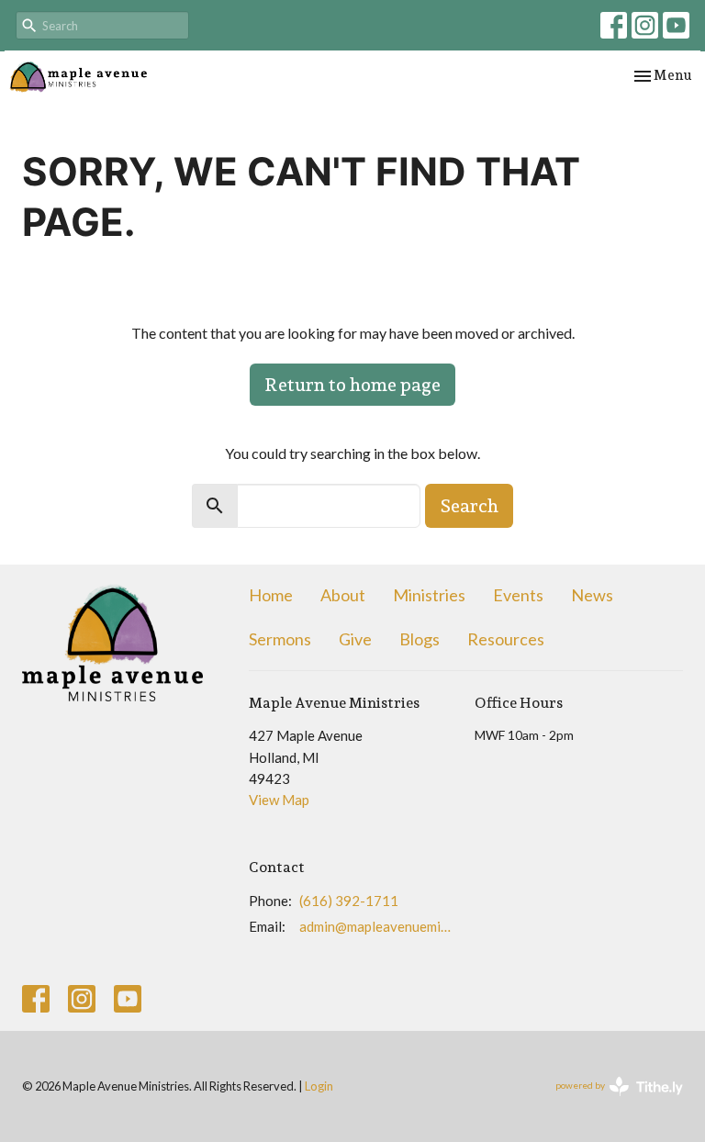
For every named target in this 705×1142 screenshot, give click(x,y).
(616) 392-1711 (348, 900)
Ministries (429, 595)
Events (518, 595)
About (342, 595)
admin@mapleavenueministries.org (378, 926)
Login (319, 1086)
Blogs (419, 639)
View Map (279, 799)
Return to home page (352, 385)
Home (271, 595)
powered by (610, 1101)
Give (355, 639)
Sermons (280, 639)
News (592, 595)
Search (469, 506)
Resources (505, 639)
